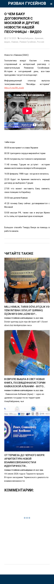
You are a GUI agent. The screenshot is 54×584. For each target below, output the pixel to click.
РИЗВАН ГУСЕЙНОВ (27, 3)
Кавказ (15, 42)
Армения (39, 38)
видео (7, 42)
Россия (40, 42)
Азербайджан (27, 38)
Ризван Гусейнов (28, 42)
